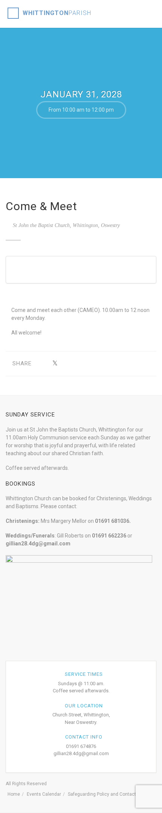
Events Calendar (44, 794)
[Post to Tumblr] (78, 363)
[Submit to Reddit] (101, 363)
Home (14, 794)
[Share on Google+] (66, 363)
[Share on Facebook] (43, 363)
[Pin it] (90, 363)
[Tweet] (55, 363)
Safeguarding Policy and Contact (102, 794)
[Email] (125, 363)
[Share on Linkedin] (113, 363)
